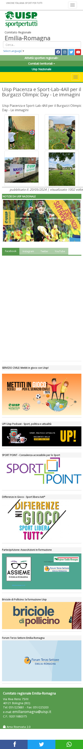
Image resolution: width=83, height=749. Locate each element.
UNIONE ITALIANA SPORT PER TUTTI (24, 2)
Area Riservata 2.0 (18, 727)
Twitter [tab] (44, 251)
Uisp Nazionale (41, 69)
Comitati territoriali (40, 63)
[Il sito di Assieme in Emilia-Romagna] (41, 571)
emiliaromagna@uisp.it (31, 711)
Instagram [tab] (28, 251)
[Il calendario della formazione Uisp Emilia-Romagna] (41, 615)
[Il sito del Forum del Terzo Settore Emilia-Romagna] (41, 660)
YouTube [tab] (60, 251)
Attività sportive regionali (41, 58)
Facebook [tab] (10, 251)
